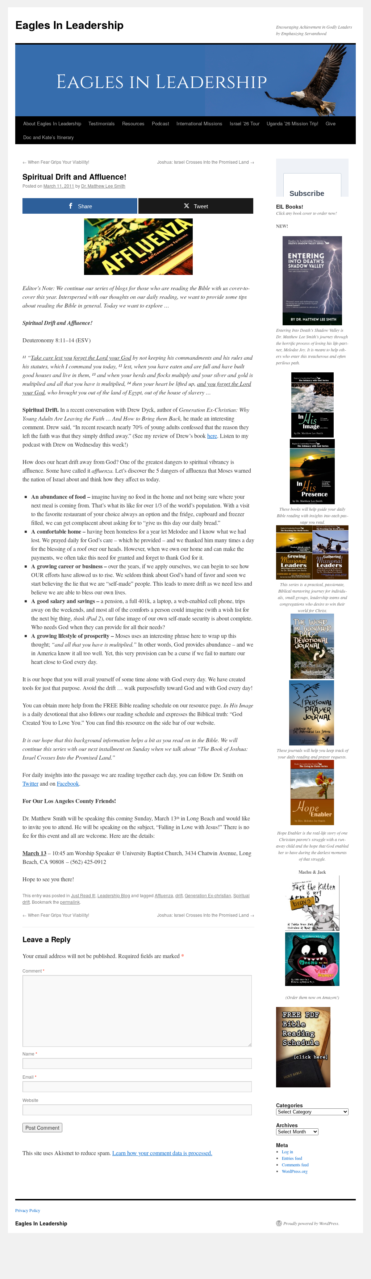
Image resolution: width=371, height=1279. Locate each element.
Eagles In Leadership (69, 24)
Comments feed (295, 1164)
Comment (33, 970)
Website (30, 1100)
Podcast (160, 123)
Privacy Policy (27, 1210)
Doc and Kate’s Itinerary (48, 137)
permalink (70, 902)
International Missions (199, 123)
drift (179, 895)
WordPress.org (295, 1171)
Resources (133, 123)
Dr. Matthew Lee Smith (103, 186)
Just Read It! (83, 895)
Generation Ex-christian (208, 895)
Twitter (30, 783)
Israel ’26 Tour (244, 123)
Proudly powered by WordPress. (311, 1223)
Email (29, 1077)
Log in (287, 1151)
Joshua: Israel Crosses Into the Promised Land (205, 162)
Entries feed (292, 1158)
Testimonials (101, 123)
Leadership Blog (113, 895)
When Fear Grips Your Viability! (55, 162)
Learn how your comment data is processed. (162, 1153)
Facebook (68, 783)
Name (29, 1053)
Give (330, 123)
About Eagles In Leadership (52, 123)
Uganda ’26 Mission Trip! (292, 123)
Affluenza (164, 895)
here (212, 435)
